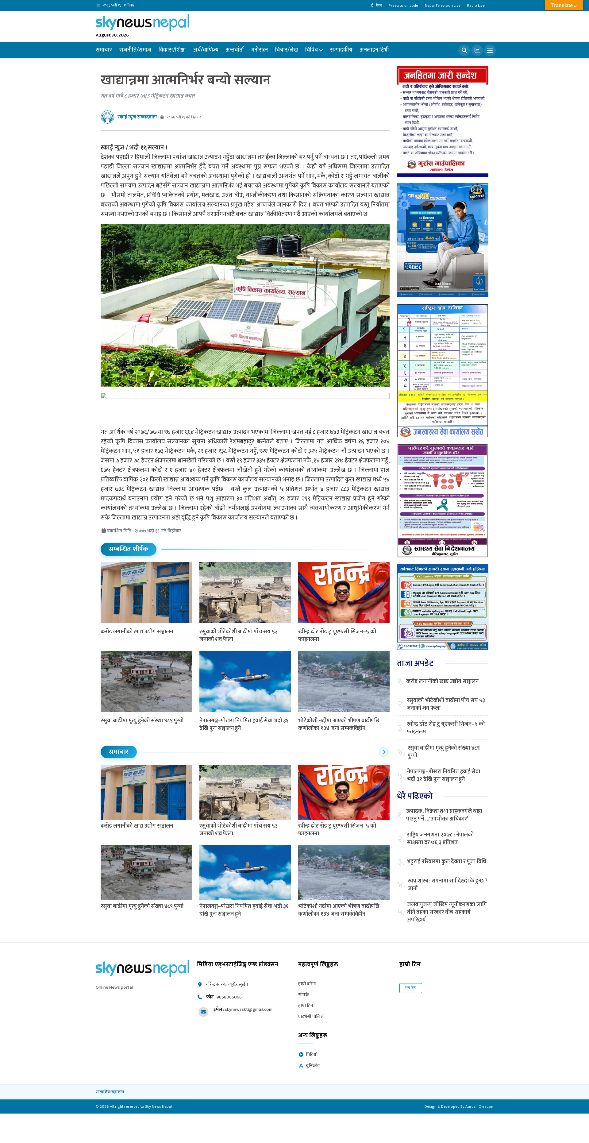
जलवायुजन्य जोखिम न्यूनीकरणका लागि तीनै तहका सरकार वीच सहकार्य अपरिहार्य (447, 912)
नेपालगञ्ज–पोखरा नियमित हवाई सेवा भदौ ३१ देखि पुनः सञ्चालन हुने (244, 724)
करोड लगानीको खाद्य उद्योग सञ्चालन (137, 631)
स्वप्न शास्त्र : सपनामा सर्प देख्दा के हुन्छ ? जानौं (447, 885)
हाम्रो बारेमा (307, 984)
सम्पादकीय (341, 50)
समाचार (104, 50)
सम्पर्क (303, 995)
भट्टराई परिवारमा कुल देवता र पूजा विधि (446, 862)
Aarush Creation (479, 1106)
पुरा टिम (410, 987)
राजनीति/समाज (135, 50)
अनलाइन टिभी (374, 50)
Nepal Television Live (442, 5)
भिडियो (312, 1055)
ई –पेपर (376, 5)
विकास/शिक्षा (172, 50)
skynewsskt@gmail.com (248, 1009)
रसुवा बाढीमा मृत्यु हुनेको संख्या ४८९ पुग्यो (142, 720)
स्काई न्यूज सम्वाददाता (137, 117)
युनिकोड (313, 1066)
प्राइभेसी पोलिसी (311, 1017)
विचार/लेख (286, 50)
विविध (311, 50)
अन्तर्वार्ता (235, 50)
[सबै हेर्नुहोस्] (384, 752)
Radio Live (476, 5)
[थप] (490, 50)
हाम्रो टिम (305, 1006)
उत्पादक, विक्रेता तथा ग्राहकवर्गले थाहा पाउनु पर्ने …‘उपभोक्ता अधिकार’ (444, 815)
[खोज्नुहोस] (464, 50)
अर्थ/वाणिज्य (205, 50)
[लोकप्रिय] (477, 50)
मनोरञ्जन (259, 50)
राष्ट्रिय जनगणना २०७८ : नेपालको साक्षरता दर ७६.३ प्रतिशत (440, 839)
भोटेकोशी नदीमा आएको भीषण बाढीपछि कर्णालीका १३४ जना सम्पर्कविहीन (338, 724)
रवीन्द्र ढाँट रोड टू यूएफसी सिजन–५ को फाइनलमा (337, 635)
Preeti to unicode (403, 5)
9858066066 (229, 997)
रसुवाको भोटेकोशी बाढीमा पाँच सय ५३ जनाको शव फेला (238, 635)
